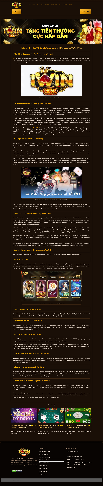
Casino (60, 4)
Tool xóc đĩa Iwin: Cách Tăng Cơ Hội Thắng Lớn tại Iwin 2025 (24, 426)
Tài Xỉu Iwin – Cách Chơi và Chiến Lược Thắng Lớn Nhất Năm (78, 426)
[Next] (90, 417)
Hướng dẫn (65, 4)
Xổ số (42, 4)
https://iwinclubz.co (78, 454)
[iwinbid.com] (19, 5)
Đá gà (38, 4)
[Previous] (11, 417)
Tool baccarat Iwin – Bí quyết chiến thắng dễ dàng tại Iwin (51, 426)
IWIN (30, 4)
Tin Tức (71, 4)
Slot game (54, 4)
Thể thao (47, 4)
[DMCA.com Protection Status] (17, 471)
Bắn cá (34, 4)
